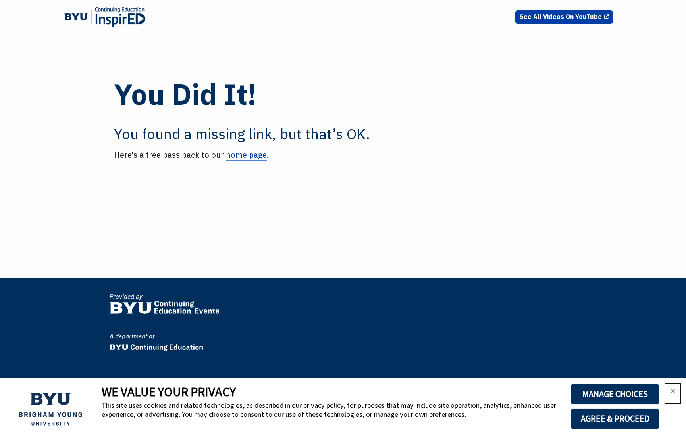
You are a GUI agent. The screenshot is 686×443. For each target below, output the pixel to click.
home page (246, 155)
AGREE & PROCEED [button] (615, 418)
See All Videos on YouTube (561, 17)
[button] (673, 393)
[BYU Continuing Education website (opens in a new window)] (156, 345)
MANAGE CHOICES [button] (615, 393)
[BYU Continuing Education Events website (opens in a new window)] (164, 305)
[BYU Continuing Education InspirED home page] (104, 17)
